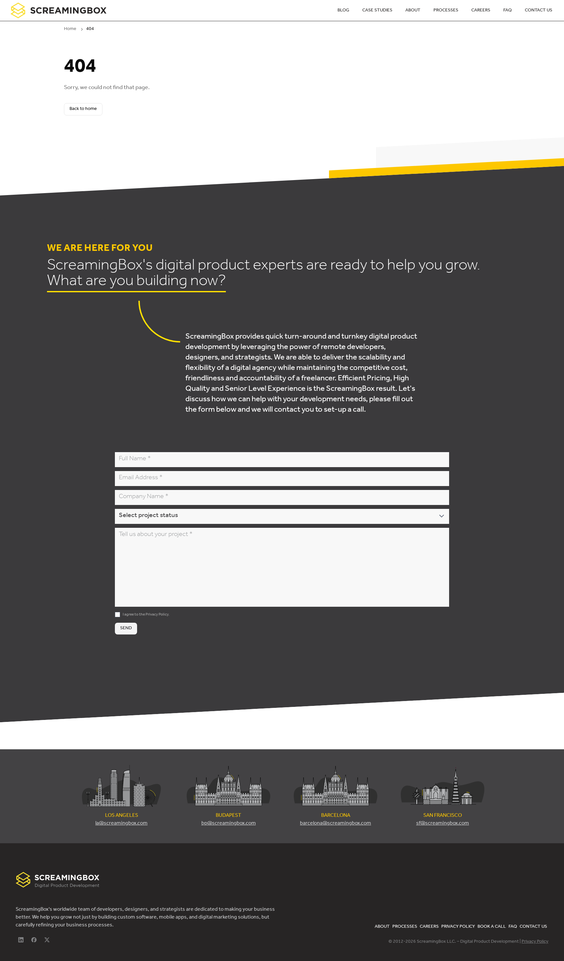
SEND (126, 628)
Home (70, 29)
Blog (343, 10)
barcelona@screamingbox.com (335, 823)
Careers (480, 10)
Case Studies (377, 10)
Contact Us (538, 10)
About (412, 10)
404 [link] (90, 29)
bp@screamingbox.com (228, 823)
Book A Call (492, 927)
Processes (445, 10)
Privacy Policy (157, 615)
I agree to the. (146, 615)
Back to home (83, 109)
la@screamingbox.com (121, 823)
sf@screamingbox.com (442, 823)
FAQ (507, 10)
